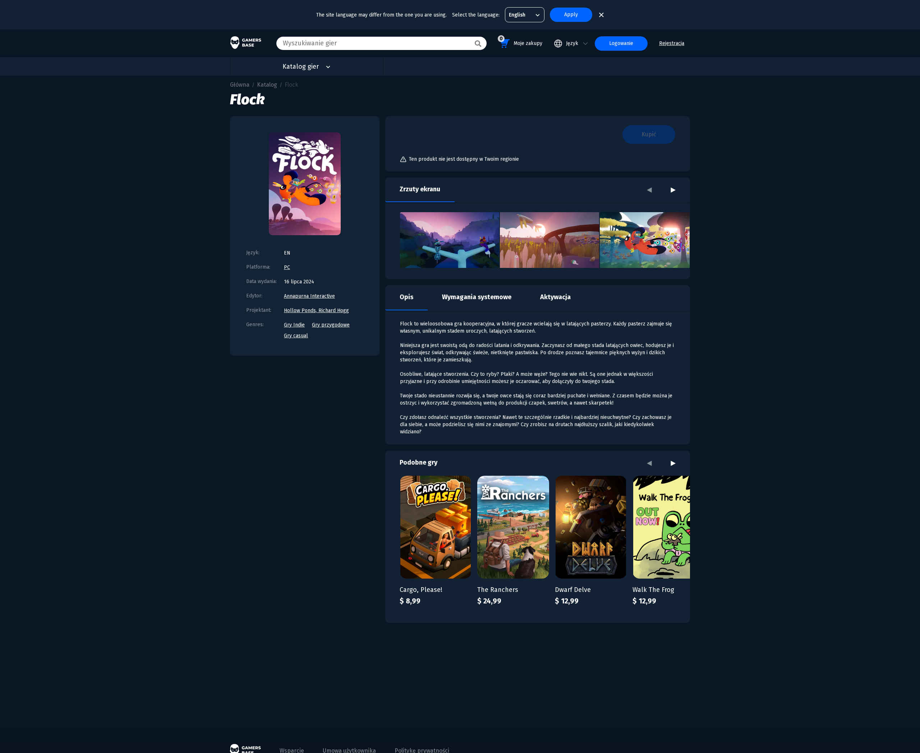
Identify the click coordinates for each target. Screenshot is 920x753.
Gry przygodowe (331, 325)
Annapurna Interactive (309, 296)
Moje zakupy (521, 41)
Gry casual (296, 336)
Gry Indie (294, 325)
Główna (239, 84)
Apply (571, 15)
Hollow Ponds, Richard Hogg (316, 310)
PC (287, 267)
